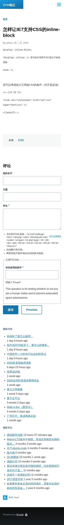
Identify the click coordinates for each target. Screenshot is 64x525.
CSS (21, 140)
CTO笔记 (9, 5)
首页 (5, 19)
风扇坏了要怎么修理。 (20, 336)
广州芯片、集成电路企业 (21, 416)
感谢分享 (12, 461)
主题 (5, 189)
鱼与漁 (11, 452)
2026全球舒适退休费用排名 (23, 380)
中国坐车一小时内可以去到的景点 (26, 354)
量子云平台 (13, 398)
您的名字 (7, 173)
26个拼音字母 (15, 479)
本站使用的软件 (14, 267)
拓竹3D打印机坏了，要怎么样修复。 (28, 345)
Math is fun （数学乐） (20, 407)
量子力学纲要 (15, 389)
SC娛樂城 (13, 457)
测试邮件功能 (15, 435)
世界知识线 (13, 371)
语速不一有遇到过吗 (19, 474)
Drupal (20, 514)
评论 (5, 205)
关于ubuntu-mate (17, 448)
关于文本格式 (55, 236)
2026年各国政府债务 (19, 362)
